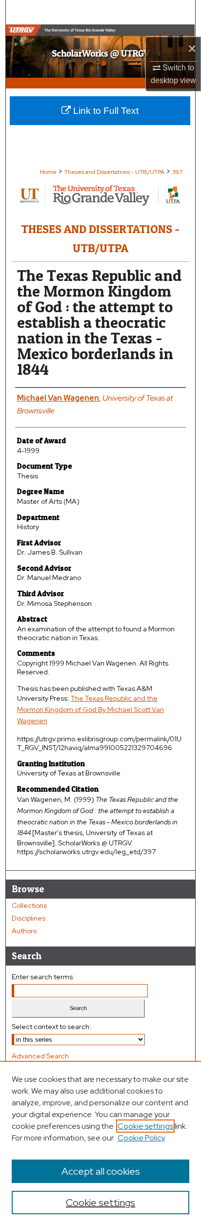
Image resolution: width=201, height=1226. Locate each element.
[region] (100, 1143)
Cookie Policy (141, 1138)
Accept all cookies (100, 1171)
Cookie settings (145, 1126)
